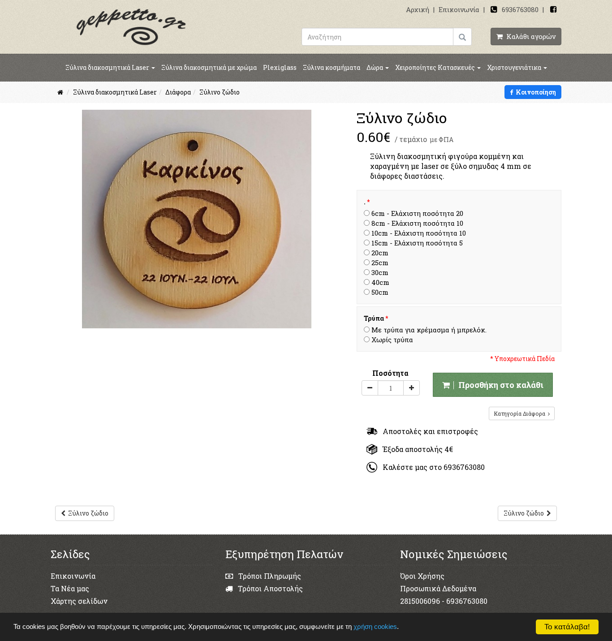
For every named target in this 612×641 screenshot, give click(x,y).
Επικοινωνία (459, 9)
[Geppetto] (131, 26)
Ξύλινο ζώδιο (86, 513)
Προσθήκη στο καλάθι (499, 384)
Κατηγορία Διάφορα (521, 413)
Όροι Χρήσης (422, 576)
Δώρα (375, 67)
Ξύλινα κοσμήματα (331, 67)
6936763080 (520, 9)
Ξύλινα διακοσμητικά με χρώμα (209, 67)
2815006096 (420, 601)
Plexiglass (280, 67)
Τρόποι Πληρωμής (269, 576)
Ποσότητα (390, 373)
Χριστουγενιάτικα (515, 67)
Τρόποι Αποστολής (269, 588)
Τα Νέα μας (70, 588)
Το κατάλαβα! (567, 627)
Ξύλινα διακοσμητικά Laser (108, 67)
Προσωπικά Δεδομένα (438, 588)
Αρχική (417, 9)
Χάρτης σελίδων (79, 601)
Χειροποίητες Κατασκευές (435, 67)
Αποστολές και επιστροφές (427, 431)
